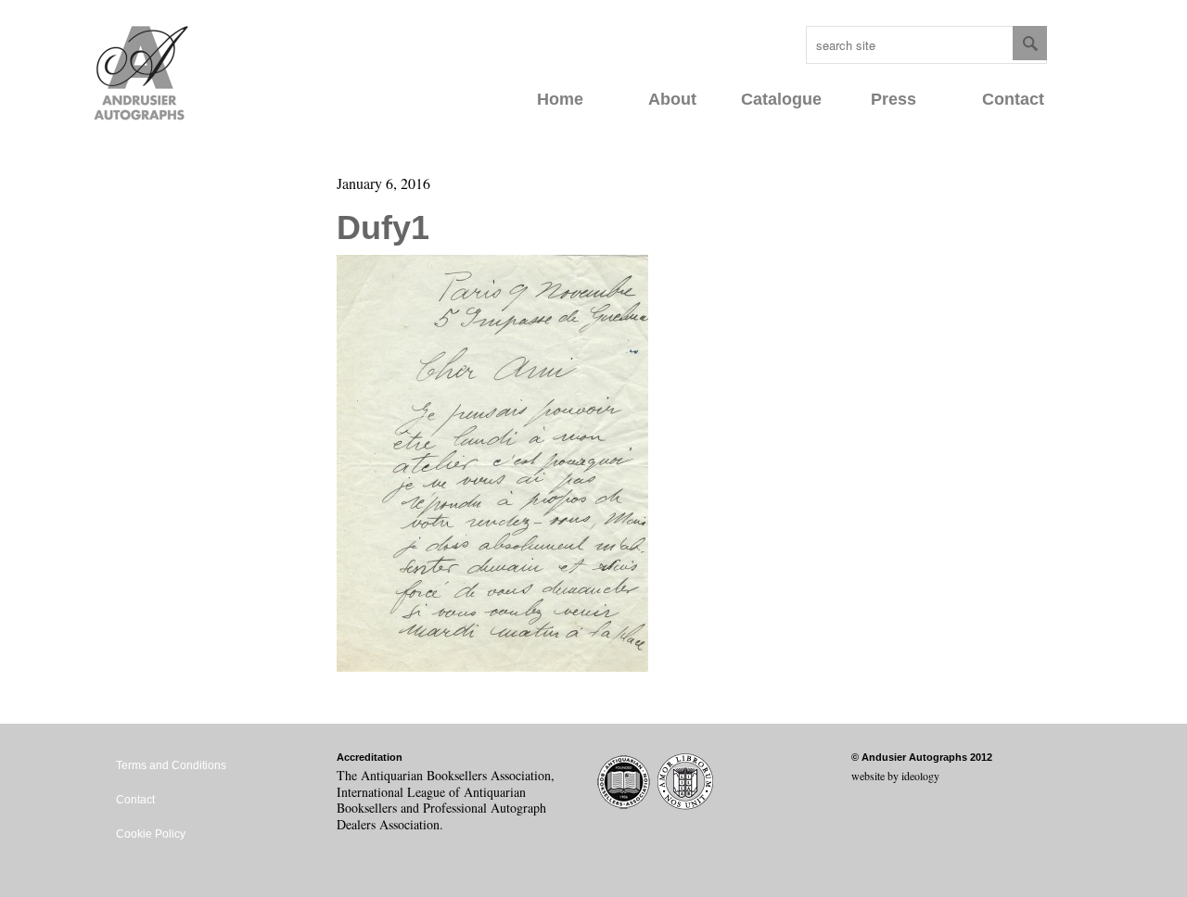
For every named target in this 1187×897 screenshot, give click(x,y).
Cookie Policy (150, 834)
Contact (1013, 99)
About (672, 99)
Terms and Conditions (171, 765)
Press (893, 99)
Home (560, 99)
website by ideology (895, 775)
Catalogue (781, 99)
